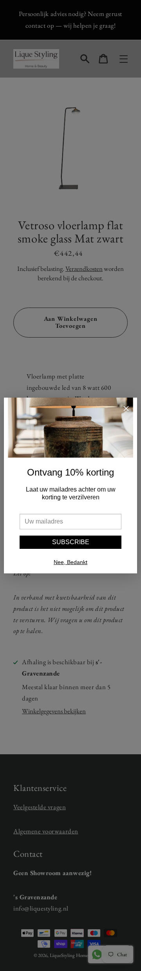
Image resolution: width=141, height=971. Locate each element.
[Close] (126, 409)
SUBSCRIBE (70, 542)
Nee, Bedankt (70, 562)
